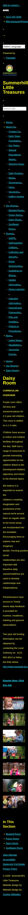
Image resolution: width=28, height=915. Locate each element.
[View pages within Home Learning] (9, 294)
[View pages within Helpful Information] (20, 285)
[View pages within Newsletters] (21, 345)
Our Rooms (12, 365)
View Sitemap (10, 855)
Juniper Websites (12, 894)
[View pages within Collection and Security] (17, 257)
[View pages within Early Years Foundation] (20, 141)
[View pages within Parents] (14, 234)
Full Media (19, 864)
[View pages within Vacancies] (19, 192)
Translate (10, 57)
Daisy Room (12, 370)
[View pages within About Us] (15, 127)
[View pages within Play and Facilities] (18, 322)
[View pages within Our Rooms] (18, 206)
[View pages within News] (12, 336)
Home (9, 361)
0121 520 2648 (13, 17)
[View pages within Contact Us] (20, 132)
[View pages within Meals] (15, 178)
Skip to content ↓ (11, 5)
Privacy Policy (10, 869)
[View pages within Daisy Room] (21, 220)
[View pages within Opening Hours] (9, 169)
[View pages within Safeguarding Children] (17, 248)
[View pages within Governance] (21, 183)
